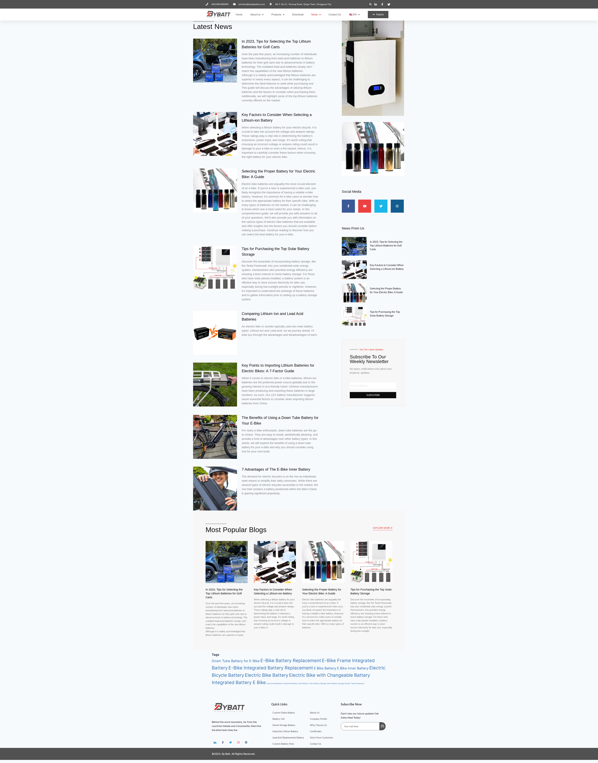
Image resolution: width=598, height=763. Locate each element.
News (314, 14)
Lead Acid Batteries (274, 684)
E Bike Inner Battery (353, 668)
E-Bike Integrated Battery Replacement (270, 668)
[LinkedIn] (215, 742)
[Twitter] (230, 742)
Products (276, 14)
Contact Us (335, 14)
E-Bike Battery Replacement (290, 660)
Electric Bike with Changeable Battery (329, 675)
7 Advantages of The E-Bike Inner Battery (276, 469)
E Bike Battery (325, 668)
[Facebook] (223, 742)
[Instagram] (238, 742)
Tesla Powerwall (357, 684)
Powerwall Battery (290, 684)
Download (298, 14)
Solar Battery (303, 684)
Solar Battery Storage (317, 684)
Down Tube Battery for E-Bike (236, 661)
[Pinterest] (246, 742)
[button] (370, 4)
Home (239, 14)
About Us (255, 14)
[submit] (382, 726)
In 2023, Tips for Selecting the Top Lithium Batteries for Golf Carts (386, 246)
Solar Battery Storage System (338, 684)
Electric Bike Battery (266, 675)
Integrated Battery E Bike (239, 682)
